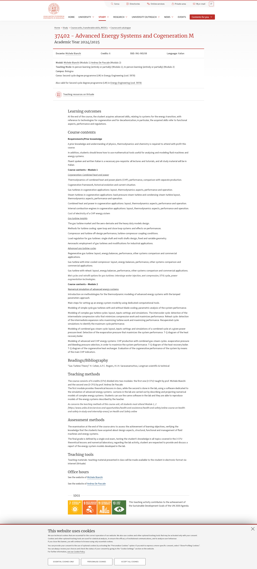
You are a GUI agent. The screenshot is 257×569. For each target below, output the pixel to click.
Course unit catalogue (120, 27)
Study (102, 17)
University (84, 17)
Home (71, 17)
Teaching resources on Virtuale (78, 94)
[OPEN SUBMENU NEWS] (172, 17)
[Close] (253, 529)
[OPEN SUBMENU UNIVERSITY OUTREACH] (158, 17)
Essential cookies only (63, 561)
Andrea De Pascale (100, 62)
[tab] (211, 4)
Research (118, 17)
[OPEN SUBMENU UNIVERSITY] (93, 17)
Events (182, 17)
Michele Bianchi (73, 53)
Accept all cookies (130, 561)
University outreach (144, 17)
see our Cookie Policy (76, 551)
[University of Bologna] (54, 11)
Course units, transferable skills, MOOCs (89, 27)
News (167, 17)
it (211, 3)
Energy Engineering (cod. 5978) (126, 83)
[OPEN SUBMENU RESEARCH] (126, 17)
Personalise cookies (96, 561)
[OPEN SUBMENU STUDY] (108, 17)
